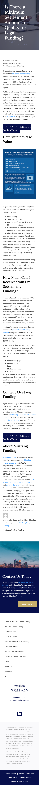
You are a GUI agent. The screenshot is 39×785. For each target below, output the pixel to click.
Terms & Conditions (10, 773)
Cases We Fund (10, 631)
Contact (8, 661)
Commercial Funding (12, 646)
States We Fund (11, 636)
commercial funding (13, 485)
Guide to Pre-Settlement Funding (17, 621)
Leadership (9, 671)
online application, (13, 420)
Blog (10, 42)
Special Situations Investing (15, 656)
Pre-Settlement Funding (14, 626)
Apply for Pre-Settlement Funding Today (17, 128)
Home (6, 42)
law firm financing (25, 482)
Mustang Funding (9, 457)
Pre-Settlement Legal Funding (13, 66)
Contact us (11, 116)
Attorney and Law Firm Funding (17, 641)
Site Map (21, 773)
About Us (8, 666)
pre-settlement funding (21, 74)
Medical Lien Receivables (14, 651)
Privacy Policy (30, 773)
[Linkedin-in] (19, 714)
